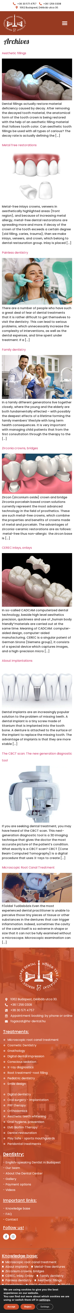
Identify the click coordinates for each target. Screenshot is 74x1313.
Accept (11, 1306)
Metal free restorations (19, 145)
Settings (44, 1306)
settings (44, 1299)
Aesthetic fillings (14, 53)
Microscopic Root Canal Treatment (28, 867)
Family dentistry (14, 349)
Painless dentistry (15, 252)
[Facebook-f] (6, 1237)
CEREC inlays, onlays (17, 548)
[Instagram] (13, 1237)
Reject (27, 1306)
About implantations (17, 660)
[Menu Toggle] (65, 23)
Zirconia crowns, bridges (20, 448)
